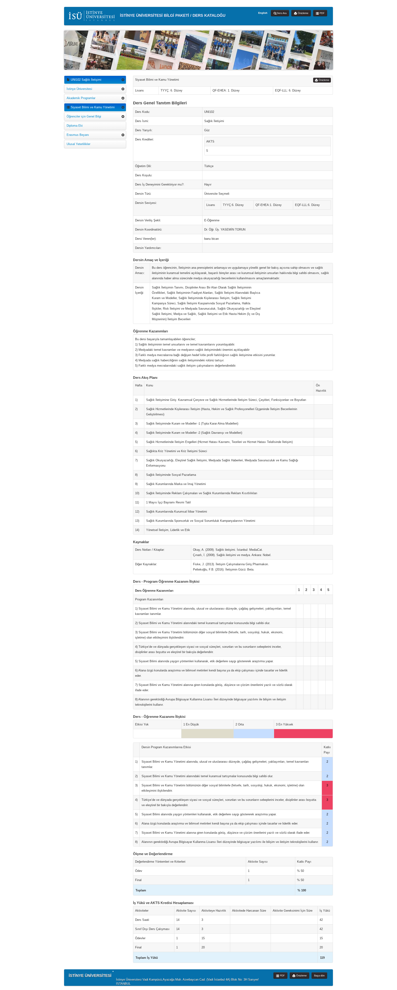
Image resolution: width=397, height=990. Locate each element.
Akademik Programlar (81, 98)
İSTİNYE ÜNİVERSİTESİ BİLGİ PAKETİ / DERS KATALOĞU (172, 15)
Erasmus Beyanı (78, 135)
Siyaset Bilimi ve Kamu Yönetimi (92, 107)
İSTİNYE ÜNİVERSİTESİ (90, 975)
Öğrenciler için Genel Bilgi (84, 116)
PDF (322, 13)
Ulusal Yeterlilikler (78, 144)
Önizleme (302, 13)
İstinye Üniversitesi (79, 89)
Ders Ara (281, 13)
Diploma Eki (75, 125)
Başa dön (319, 975)
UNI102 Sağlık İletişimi (85, 79)
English (262, 12)
